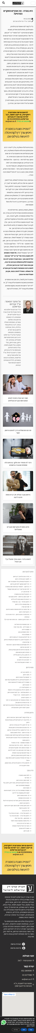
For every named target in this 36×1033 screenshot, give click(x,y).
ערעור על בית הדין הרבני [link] (23, 823)
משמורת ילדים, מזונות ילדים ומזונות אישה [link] (18, 682)
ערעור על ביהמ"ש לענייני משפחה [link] (20, 826)
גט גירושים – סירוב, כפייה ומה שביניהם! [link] (19, 745)
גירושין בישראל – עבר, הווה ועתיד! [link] (20, 602)
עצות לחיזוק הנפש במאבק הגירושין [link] (20, 755)
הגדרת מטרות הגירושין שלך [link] (22, 702)
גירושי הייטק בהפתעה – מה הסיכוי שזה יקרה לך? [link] (16, 619)
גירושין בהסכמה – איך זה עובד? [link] (21, 695)
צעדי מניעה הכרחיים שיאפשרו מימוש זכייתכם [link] (17, 609)
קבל (31, 1029)
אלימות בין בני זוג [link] (25, 672)
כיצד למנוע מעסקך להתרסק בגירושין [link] (19, 584)
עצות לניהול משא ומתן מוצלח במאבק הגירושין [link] (17, 705)
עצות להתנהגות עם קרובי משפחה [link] (20, 753)
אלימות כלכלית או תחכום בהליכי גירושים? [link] (18, 690)
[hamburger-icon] (33, 3)
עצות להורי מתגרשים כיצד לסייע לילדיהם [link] (18, 750)
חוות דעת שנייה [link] (25, 607)
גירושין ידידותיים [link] (25, 697)
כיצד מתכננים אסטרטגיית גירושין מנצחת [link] (19, 727)
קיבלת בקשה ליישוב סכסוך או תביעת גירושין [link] (18, 717)
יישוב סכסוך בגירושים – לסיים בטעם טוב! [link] (18, 597)
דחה (24, 1029)
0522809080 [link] (15, 119)
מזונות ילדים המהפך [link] (24, 828)
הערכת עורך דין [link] (25, 592)
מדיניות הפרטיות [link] (14, 1024)
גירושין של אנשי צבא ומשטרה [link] (21, 594)
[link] (18, 3)
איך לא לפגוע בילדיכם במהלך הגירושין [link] (19, 725)
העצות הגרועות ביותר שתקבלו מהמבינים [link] (19, 748)
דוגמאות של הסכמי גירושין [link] (22, 677)
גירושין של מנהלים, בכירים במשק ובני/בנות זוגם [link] (17, 680)
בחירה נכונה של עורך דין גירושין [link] (21, 576)
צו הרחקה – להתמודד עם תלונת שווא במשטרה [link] (17, 587)
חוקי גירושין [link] (26, 831)
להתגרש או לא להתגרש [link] (23, 660)
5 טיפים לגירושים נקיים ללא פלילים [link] (20, 599)
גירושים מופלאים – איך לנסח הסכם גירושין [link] (18, 692)
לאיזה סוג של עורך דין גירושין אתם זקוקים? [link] (18, 589)
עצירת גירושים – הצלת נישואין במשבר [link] (19, 732)
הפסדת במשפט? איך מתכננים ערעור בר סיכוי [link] (17, 700)
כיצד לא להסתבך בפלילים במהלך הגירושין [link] (18, 730)
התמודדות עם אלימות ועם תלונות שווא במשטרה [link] (17, 735)
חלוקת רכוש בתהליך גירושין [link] (22, 579)
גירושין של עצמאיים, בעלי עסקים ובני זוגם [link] (18, 581)
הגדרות (16, 1029)
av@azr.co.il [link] (11, 121)
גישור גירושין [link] (26, 675)
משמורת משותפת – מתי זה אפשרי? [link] (20, 743)
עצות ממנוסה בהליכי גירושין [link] (22, 604)
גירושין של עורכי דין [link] (24, 687)
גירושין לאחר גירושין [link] (24, 612)
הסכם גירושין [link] (26, 685)
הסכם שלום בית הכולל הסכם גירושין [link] (19, 737)
